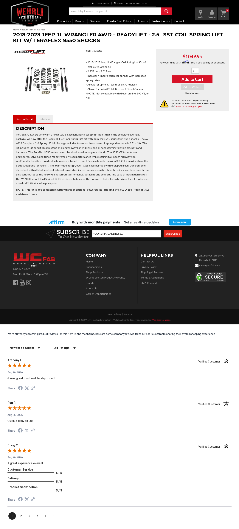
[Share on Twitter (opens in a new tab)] (26, 388)
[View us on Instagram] (28, 282)
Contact (179, 21)
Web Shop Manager (161, 320)
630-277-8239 (21, 268)
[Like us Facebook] (15, 282)
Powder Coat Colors (119, 21)
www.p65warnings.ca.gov (189, 106)
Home (16, 29)
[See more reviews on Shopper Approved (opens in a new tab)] (33, 388)
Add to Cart (192, 79)
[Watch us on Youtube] (22, 282)
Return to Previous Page (33, 29)
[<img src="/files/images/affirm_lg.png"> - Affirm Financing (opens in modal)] (119, 222)
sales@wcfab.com (209, 265)
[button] (120, 11)
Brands (79, 21)
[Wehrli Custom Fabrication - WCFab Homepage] (30, 14)
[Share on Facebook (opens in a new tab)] (20, 388)
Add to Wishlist (192, 86)
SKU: (89, 51)
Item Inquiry (192, 93)
